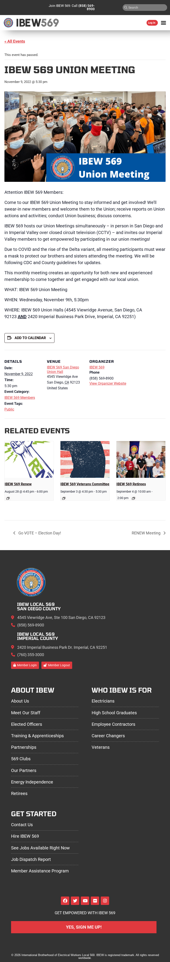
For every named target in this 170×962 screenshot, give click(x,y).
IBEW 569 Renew (18, 484)
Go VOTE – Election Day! (39, 533)
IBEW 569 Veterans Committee (84, 484)
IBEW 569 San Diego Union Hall (63, 369)
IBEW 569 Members (19, 398)
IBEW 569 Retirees (131, 484)
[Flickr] (95, 901)
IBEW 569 (96, 367)
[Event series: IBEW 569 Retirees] (133, 498)
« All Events (14, 41)
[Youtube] (85, 901)
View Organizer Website (107, 383)
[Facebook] (65, 901)
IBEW (28, 22)
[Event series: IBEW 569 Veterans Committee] (63, 498)
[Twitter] (75, 901)
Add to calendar (30, 338)
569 (50, 22)
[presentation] (29, 459)
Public (9, 409)
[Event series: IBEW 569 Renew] (8, 498)
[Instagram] (105, 901)
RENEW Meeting (146, 533)
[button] (163, 23)
